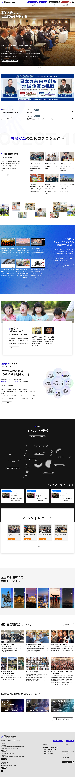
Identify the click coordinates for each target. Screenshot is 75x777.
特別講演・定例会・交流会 (60, 644)
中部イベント (47, 472)
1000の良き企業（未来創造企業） (50, 749)
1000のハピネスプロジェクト (49, 753)
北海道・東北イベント (63, 457)
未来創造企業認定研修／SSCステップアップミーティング (37, 645)
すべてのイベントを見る (37, 436)
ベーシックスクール (8, 644)
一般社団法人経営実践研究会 (8, 2)
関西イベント (38, 453)
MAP (4, 750)
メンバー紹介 (65, 755)
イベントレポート (66, 748)
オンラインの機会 (33, 672)
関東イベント (58, 465)
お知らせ (25, 5)
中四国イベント (30, 460)
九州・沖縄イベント (12, 468)
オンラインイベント (40, 446)
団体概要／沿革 (66, 757)
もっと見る (6, 118)
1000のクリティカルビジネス (49, 751)
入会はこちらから (62, 719)
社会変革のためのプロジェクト (38, 5)
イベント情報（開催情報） (68, 747)
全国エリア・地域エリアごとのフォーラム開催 (62, 672)
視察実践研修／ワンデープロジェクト (9, 672)
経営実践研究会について (67, 754)
